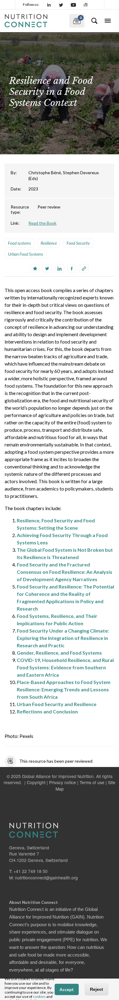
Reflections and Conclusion (47, 711)
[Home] (34, 21)
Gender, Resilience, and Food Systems (59, 653)
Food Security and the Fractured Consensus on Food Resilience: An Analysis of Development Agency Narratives (64, 572)
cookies (39, 996)
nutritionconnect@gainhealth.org (46, 877)
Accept (67, 989)
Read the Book (42, 223)
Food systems (19, 243)
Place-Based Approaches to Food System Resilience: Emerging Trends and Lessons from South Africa (63, 689)
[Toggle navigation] (107, 21)
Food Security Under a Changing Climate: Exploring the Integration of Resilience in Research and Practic (63, 638)
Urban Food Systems (25, 254)
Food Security (78, 243)
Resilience (49, 243)
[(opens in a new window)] (49, 4)
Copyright (36, 782)
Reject (96, 989)
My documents (75, 19)
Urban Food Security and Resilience (56, 704)
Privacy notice (62, 782)
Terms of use (92, 782)
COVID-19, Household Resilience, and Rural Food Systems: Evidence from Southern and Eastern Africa (65, 667)
